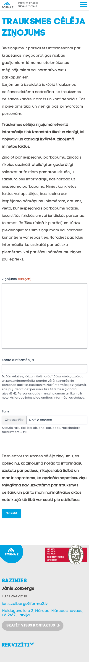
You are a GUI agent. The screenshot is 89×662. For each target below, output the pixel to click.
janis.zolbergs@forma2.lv (25, 604)
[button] (83, 5)
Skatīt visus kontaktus (30, 625)
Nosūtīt (11, 513)
